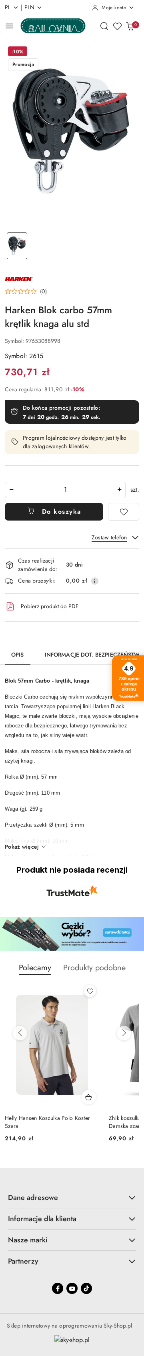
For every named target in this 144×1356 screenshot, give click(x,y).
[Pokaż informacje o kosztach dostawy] (94, 581)
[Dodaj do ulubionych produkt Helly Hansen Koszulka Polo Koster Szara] (90, 991)
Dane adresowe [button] (33, 1197)
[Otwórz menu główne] (9, 25)
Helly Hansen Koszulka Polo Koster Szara (47, 1122)
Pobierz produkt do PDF (49, 606)
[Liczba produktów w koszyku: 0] (130, 26)
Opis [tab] (17, 655)
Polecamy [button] (35, 967)
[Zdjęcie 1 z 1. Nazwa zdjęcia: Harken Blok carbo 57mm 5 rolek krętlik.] (17, 245)
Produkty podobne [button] (94, 967)
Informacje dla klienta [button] (42, 1219)
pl (8, 7)
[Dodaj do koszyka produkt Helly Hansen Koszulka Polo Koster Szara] (89, 1097)
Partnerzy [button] (23, 1261)
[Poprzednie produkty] (20, 1033)
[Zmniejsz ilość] (11, 490)
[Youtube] (72, 1288)
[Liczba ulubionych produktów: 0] (117, 26)
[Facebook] (57, 1288)
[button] (26, 291)
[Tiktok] (86, 1288)
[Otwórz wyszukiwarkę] (104, 26)
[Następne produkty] (124, 1033)
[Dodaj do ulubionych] (123, 512)
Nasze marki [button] (28, 1240)
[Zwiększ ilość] (119, 490)
